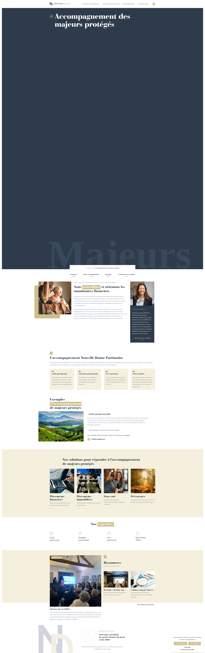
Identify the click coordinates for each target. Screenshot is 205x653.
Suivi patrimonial (112, 525)
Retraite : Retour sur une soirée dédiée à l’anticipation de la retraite (114, 576)
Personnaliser (187, 647)
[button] (139, 331)
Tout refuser (194, 644)
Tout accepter (180, 644)
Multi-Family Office (141, 525)
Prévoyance (138, 482)
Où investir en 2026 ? (60, 595)
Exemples (108, 274)
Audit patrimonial (54, 525)
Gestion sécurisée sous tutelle (99, 400)
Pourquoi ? (73, 274)
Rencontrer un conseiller (127, 274)
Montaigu (54, 544)
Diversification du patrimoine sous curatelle (104, 416)
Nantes (60, 544)
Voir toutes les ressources (145, 591)
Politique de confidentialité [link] (187, 649)
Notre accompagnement (91, 274)
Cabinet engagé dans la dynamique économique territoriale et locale (143, 576)
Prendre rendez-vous (98, 425)
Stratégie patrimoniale (83, 525)
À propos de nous (102, 641)
